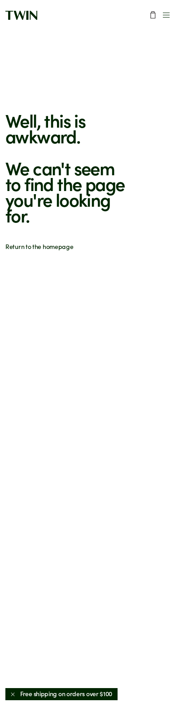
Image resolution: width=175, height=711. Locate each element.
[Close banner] (13, 694)
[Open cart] (153, 15)
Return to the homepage (39, 246)
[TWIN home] (21, 15)
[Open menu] (166, 15)
